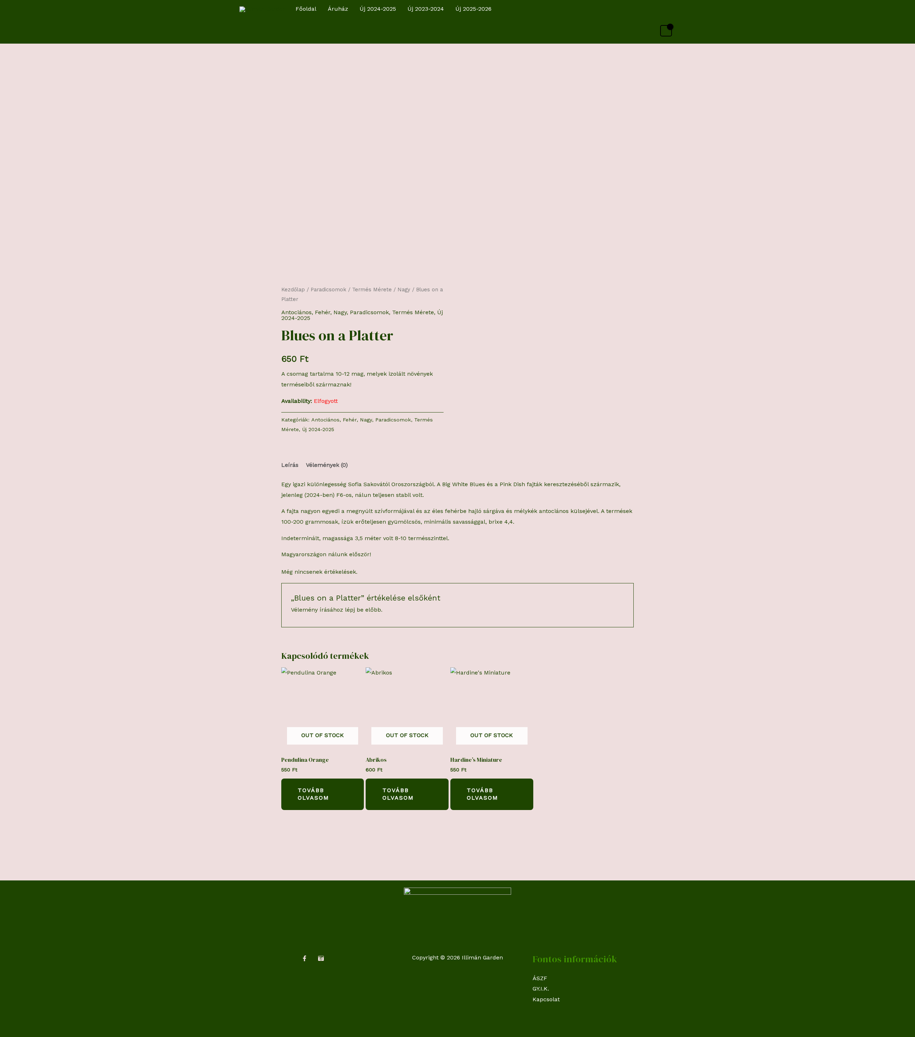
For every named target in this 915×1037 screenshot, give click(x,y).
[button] (669, 9)
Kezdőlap (293, 289)
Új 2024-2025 (378, 8)
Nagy (403, 289)
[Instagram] (321, 958)
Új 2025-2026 (473, 8)
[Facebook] (304, 958)
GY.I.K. (541, 988)
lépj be (354, 609)
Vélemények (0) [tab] (327, 464)
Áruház (338, 8)
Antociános (296, 312)
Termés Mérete (372, 289)
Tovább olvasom (313, 794)
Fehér (322, 312)
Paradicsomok (328, 289)
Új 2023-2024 (425, 8)
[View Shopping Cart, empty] (666, 31)
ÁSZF (540, 978)
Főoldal (306, 8)
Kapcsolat (546, 999)
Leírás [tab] (289, 464)
